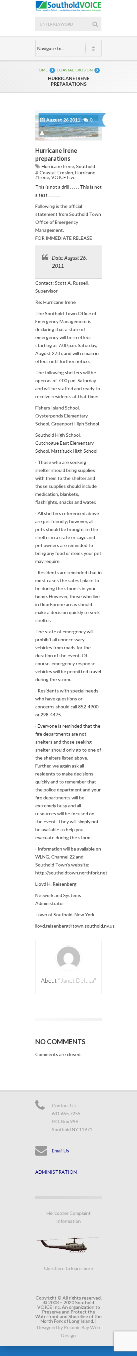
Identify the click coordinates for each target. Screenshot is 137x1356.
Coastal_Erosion (75, 69)
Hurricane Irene (58, 166)
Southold (85, 166)
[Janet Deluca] (43, 133)
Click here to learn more (68, 1268)
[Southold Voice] (68, 10)
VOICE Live (63, 177)
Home (42, 69)
